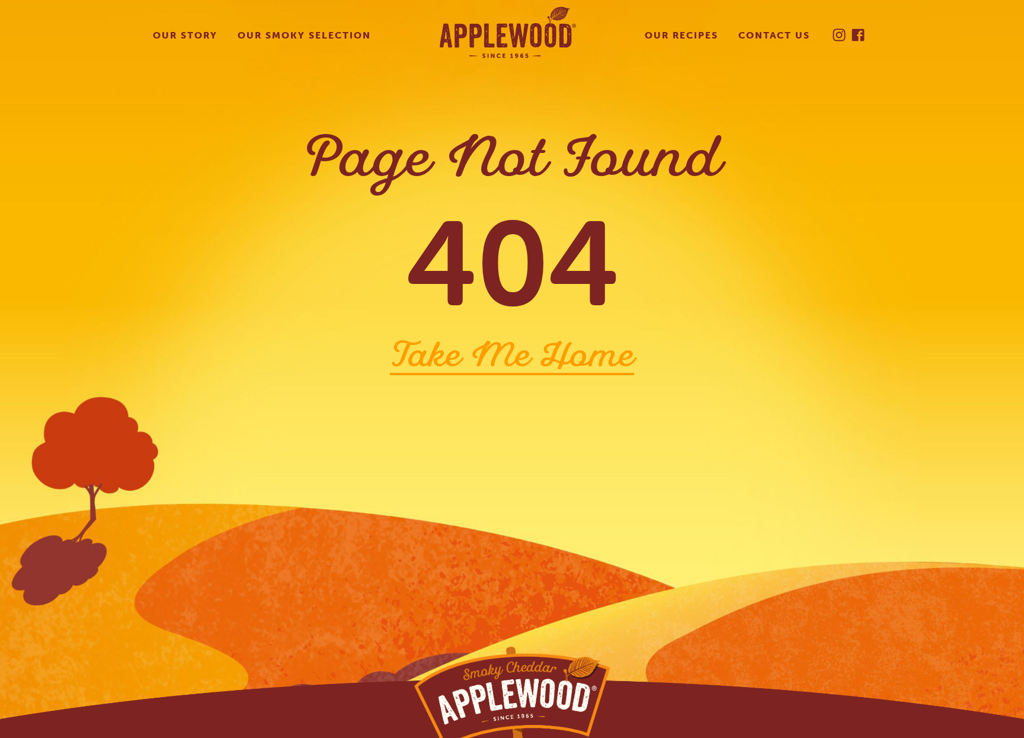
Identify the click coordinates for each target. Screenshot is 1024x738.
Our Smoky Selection (304, 35)
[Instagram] (839, 35)
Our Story (185, 35)
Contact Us (774, 35)
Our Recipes (681, 35)
